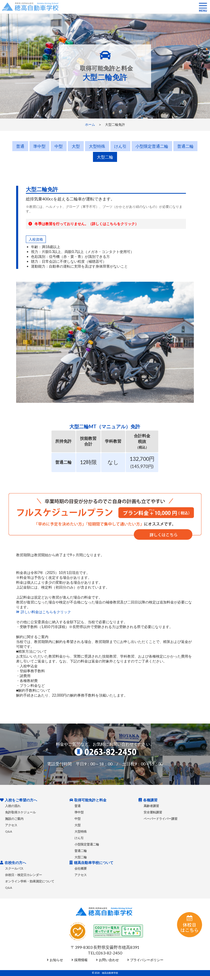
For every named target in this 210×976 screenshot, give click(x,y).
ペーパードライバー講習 (160, 818)
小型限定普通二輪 (151, 146)
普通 (20, 146)
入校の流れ (12, 805)
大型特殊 (97, 146)
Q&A (8, 831)
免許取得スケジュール (20, 812)
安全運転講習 (153, 812)
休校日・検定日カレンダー (23, 874)
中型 (59, 146)
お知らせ (56, 960)
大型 (76, 146)
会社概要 (81, 868)
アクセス (11, 825)
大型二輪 (105, 156)
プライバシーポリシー (146, 960)
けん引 (120, 146)
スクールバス (14, 868)
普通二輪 (185, 146)
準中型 (39, 146)
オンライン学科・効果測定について (29, 881)
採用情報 (81, 960)
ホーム (90, 124)
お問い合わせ (109, 960)
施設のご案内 (14, 818)
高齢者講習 (151, 805)
